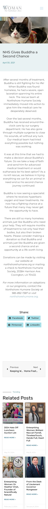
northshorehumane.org (24, 296)
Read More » (10, 438)
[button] (16, 318)
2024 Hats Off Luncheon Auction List (11, 430)
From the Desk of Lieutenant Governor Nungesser (34, 485)
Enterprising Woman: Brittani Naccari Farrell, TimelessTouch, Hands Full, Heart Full (35, 434)
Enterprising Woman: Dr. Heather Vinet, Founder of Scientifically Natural (11, 488)
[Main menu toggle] (41, 8)
